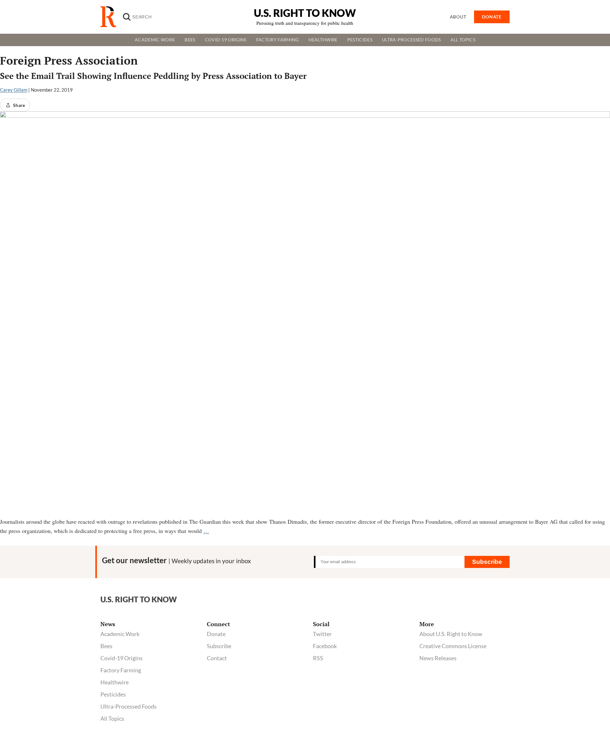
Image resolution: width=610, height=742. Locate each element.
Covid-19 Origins (226, 39)
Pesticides (359, 39)
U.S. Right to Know (305, 13)
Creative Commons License (452, 645)
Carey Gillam (13, 90)
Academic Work (155, 39)
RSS (318, 658)
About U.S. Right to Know (450, 633)
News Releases (438, 658)
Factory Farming (277, 39)
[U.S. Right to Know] (110, 16)
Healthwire (323, 39)
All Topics (463, 39)
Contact (217, 658)
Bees (190, 39)
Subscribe (487, 561)
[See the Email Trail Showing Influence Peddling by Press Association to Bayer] (305, 314)
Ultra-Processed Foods (411, 39)
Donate (216, 633)
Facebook (325, 645)
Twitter (322, 633)
